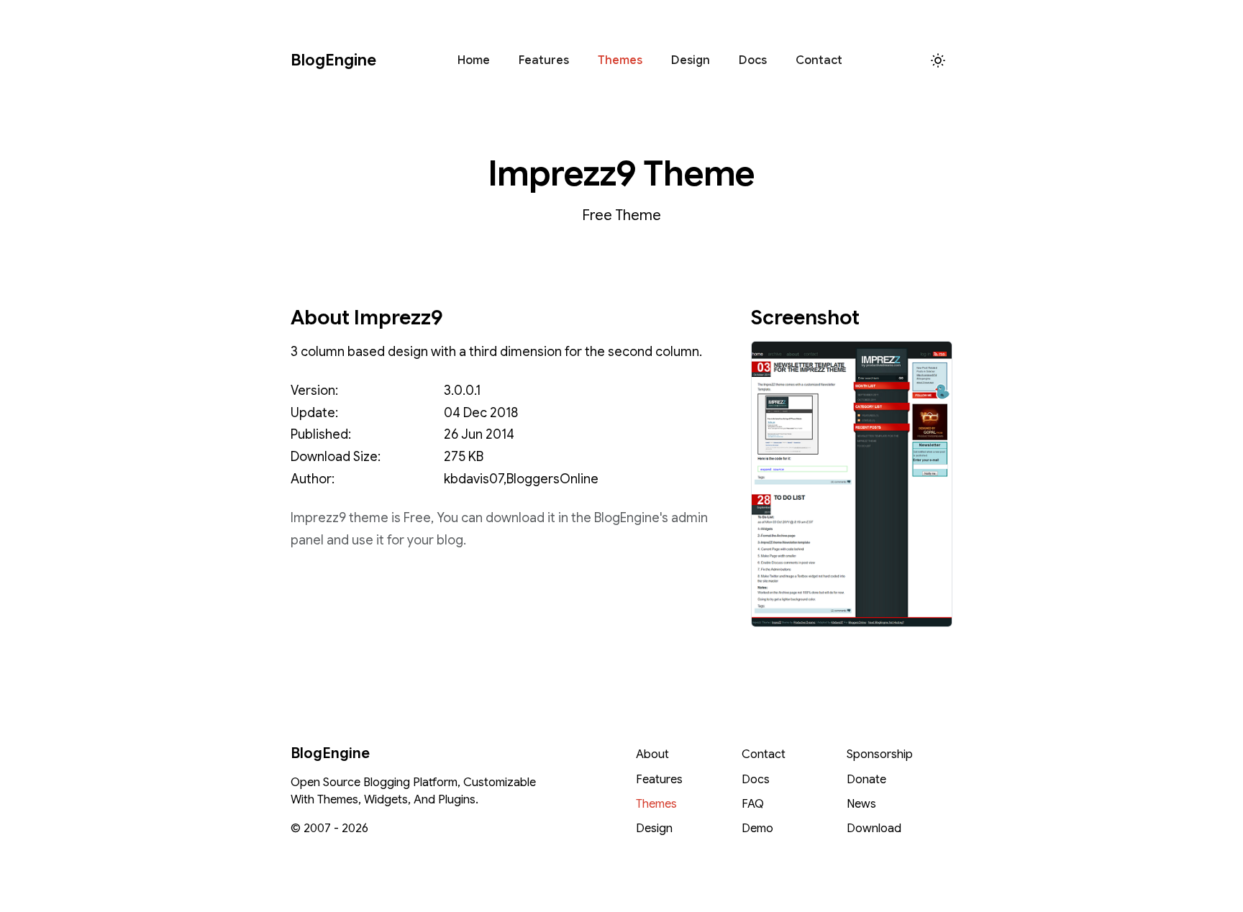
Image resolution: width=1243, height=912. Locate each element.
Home (473, 60)
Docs (753, 60)
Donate (866, 779)
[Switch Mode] (938, 60)
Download (874, 828)
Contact (819, 60)
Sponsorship (880, 754)
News (861, 804)
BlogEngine (333, 60)
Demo (757, 828)
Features (544, 60)
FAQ (753, 804)
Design (690, 60)
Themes (620, 60)
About (652, 754)
